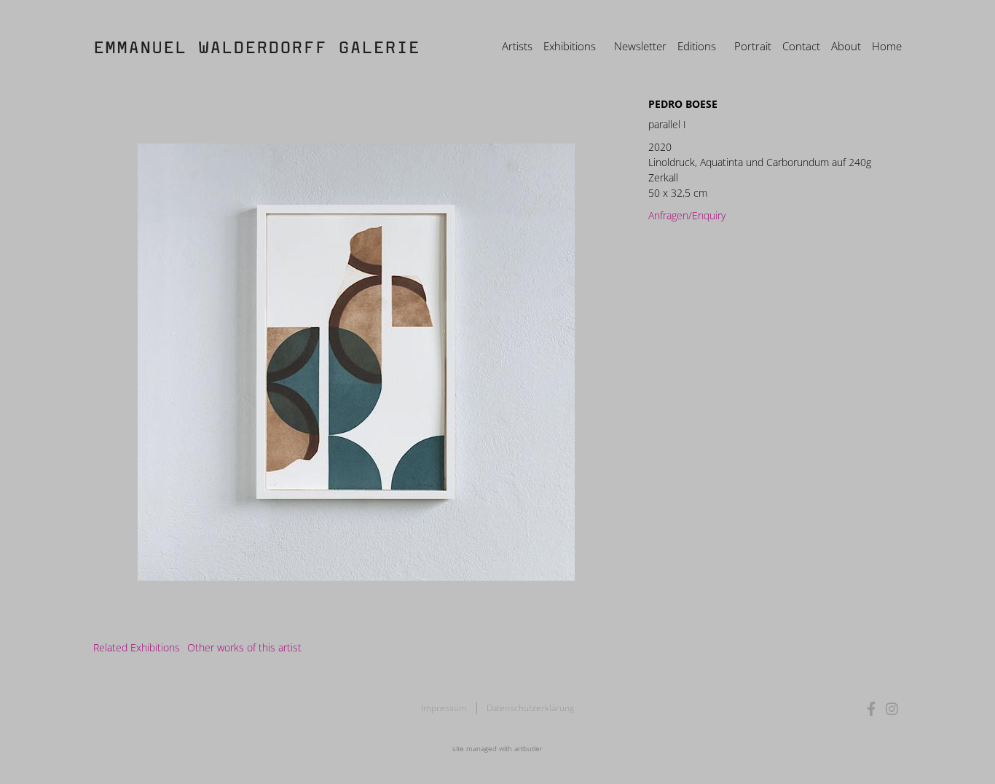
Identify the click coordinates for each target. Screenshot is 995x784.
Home (887, 46)
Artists (517, 46)
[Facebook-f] (871, 708)
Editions (696, 46)
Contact (801, 46)
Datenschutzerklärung (530, 708)
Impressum (444, 708)
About (846, 46)
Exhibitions (569, 46)
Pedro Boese (682, 104)
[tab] (136, 647)
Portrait (752, 46)
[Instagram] (892, 708)
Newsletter (640, 46)
